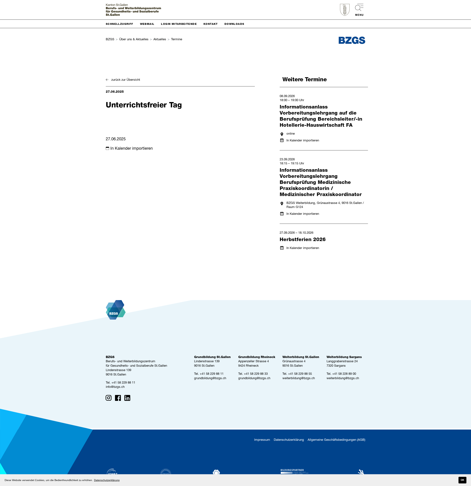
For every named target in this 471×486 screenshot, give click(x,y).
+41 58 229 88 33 (256, 374)
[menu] (357, 10)
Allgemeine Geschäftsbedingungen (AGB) (336, 440)
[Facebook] (119, 398)
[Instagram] (109, 398)
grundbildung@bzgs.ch (210, 378)
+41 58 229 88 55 (300, 374)
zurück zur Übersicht (125, 80)
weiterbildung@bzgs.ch (298, 378)
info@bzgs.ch (115, 387)
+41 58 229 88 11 (123, 382)
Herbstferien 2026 (303, 240)
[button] (121, 23)
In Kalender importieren (131, 149)
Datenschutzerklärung (289, 440)
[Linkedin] (128, 398)
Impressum (262, 440)
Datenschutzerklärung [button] (107, 480)
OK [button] (462, 480)
